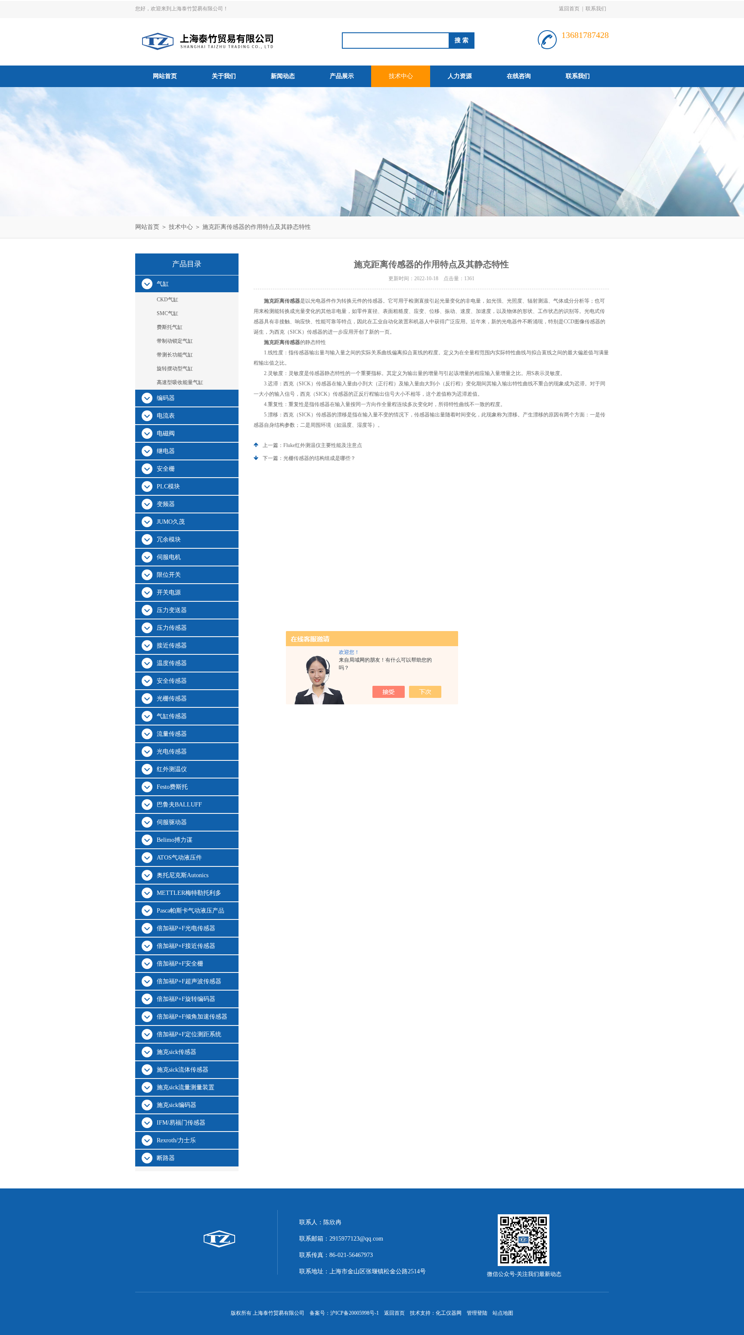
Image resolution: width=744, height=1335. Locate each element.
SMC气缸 (167, 313)
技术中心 (401, 76)
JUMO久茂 (171, 522)
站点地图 (503, 1313)
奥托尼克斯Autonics (182, 875)
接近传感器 (172, 645)
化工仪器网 (449, 1313)
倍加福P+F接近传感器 (186, 946)
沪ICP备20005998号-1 (354, 1313)
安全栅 (166, 469)
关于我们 (224, 76)
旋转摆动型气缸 (175, 369)
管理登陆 (477, 1313)
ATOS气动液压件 (179, 857)
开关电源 (169, 592)
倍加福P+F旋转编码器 (186, 999)
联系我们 (596, 9)
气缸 (163, 284)
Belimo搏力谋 (174, 840)
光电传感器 (172, 751)
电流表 (166, 416)
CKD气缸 (167, 300)
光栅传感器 (172, 698)
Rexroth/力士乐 (176, 1140)
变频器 (166, 504)
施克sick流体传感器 (182, 1069)
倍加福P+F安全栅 (180, 963)
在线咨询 (519, 76)
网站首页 (165, 76)
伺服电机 (169, 557)
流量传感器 (172, 734)
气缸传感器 (172, 716)
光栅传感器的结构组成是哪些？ (319, 458)
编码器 (166, 398)
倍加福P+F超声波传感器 (189, 981)
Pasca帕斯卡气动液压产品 (190, 910)
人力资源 (460, 76)
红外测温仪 (172, 769)
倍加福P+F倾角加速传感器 (192, 1016)
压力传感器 (172, 628)
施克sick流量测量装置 (185, 1087)
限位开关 (169, 575)
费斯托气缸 (170, 327)
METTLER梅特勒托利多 (189, 893)
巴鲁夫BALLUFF (179, 804)
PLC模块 (168, 486)
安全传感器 (172, 681)
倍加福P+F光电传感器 (186, 928)
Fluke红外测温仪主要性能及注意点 (322, 445)
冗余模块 (169, 539)
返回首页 (569, 9)
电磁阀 (166, 433)
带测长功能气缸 (175, 355)
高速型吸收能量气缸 (180, 382)
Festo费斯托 (172, 787)
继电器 (166, 451)
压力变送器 (172, 610)
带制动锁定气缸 (175, 341)
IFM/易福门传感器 (181, 1122)
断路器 (166, 1158)
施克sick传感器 (176, 1052)
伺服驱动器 (172, 822)
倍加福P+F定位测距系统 (189, 1034)
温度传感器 (172, 663)
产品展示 (342, 76)
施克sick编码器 (176, 1105)
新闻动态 (283, 76)
